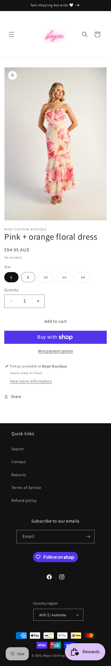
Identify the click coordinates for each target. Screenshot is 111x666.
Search (17, 448)
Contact (18, 461)
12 (67, 278)
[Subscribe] (88, 536)
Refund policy (24, 500)
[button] (11, 34)
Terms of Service (26, 487)
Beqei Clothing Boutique (61, 655)
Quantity (11, 289)
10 (49, 278)
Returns (18, 474)
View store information (31, 381)
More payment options (55, 351)
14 (86, 278)
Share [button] (16, 396)
